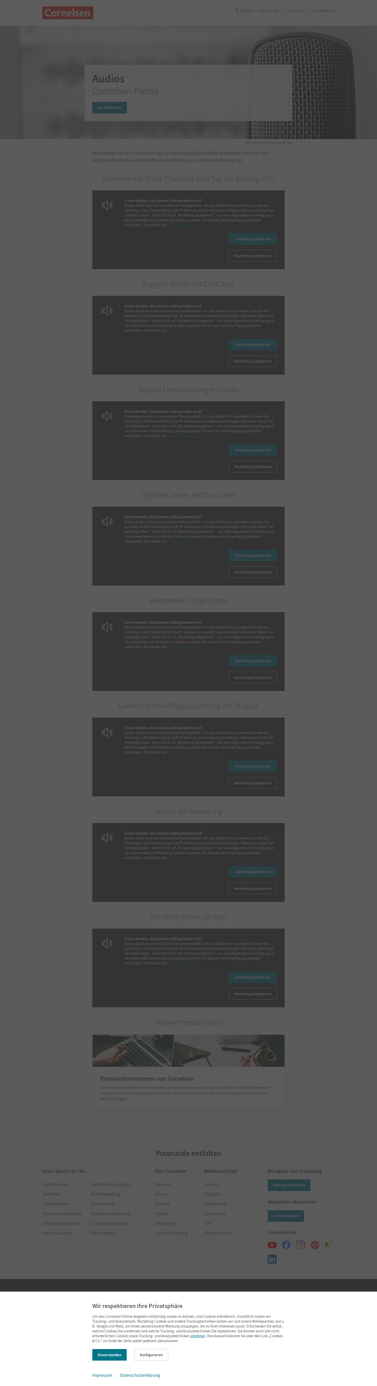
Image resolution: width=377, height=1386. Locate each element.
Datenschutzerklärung (140, 1375)
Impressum (102, 1375)
